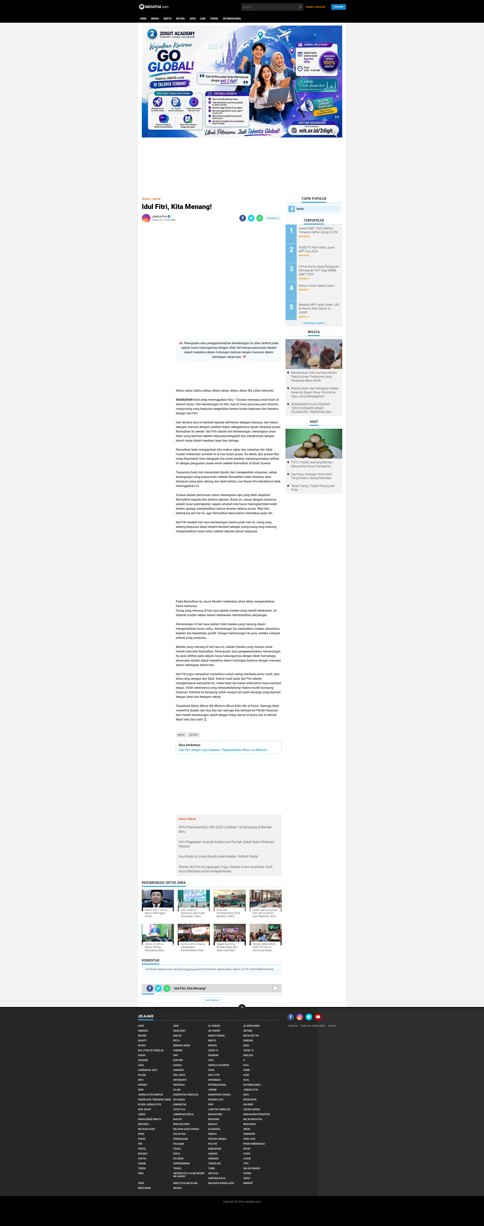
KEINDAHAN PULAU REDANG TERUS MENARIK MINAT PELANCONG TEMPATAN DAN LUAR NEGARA (311, 408)
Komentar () (273, 218)
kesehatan (250, 1099)
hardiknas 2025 (147, 1069)
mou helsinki (181, 1124)
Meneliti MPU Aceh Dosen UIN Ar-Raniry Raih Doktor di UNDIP (319, 308)
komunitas (180, 1104)
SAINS (246, 1153)
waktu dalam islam (185, 1183)
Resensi (143, 1153)
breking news (181, 1045)
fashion (143, 1060)
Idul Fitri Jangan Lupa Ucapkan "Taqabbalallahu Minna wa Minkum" (223, 750)
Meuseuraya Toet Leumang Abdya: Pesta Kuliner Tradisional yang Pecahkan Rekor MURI (314, 376)
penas (142, 1138)
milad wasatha (252, 1119)
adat (176, 1025)
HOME (246, 1069)
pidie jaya (249, 1138)
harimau (178, 1069)
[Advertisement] (242, 163)
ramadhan (214, 1148)
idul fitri (193, 734)
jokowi (212, 1089)
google (177, 1065)
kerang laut (216, 1099)
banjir (177, 1035)
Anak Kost (179, 1030)
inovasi (142, 1084)
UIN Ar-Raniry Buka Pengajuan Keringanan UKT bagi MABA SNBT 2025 (319, 270)
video (246, 1178)
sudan (142, 1163)
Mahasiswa (215, 1114)
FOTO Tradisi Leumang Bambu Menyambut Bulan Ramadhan (311, 464)
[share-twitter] (251, 218)
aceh (193, 18)
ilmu (203, 18)
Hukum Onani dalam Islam (316, 285)
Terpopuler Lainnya (314, 323)
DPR (175, 1055)
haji (246, 1065)
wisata (177, 1188)
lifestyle (179, 1109)
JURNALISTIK (250, 1089)
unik (140, 1173)
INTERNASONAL (252, 1084)
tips (246, 1163)
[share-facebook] (242, 218)
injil (246, 1079)
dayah (141, 1055)
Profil (142, 1148)
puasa (177, 1148)
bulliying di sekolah (151, 1050)
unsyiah (213, 1173)
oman (246, 1128)
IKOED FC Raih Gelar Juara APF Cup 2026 (316, 249)
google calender (218, 1065)
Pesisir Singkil (217, 1138)
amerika (143, 1030)
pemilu (212, 1133)
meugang (213, 1119)
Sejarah (178, 1158)
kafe (246, 1094)
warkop (248, 1183)
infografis (180, 1079)
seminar (213, 1158)
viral (141, 1183)
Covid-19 (248, 1050)
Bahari (142, 1035)
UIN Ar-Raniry (251, 1168)
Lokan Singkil (252, 1109)
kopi (210, 1104)
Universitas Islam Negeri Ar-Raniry (189, 1175)
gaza (141, 1065)
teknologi (214, 1163)
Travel (214, 18)
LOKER (141, 1114)
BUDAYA (212, 1045)
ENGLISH (248, 1055)
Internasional (232, 18)
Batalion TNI (251, 1035)
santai (142, 1158)
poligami (178, 1143)
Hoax (211, 1069)
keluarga (179, 1099)
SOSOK (247, 1158)
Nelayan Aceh (146, 1128)
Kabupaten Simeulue (185, 1094)
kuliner (248, 1104)
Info (140, 1079)
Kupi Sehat (144, 1109)
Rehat (247, 1148)
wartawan (144, 1188)
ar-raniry (214, 1030)
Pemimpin (249, 1133)
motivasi (143, 1124)
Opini (141, 1133)
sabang (212, 1153)
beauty (142, 1040)
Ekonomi (213, 1055)
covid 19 (213, 1050)
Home (143, 18)
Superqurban (181, 1163)
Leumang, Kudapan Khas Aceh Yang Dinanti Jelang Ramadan (311, 476)
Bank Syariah (216, 1035)
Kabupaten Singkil (219, 1094)
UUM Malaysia (216, 1178)
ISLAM (176, 1089)
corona (177, 1050)
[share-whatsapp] (259, 218)
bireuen (248, 1040)
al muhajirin (251, 1025)
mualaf (212, 1124)
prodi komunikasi (254, 1143)
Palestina (179, 1133)
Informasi (214, 1079)
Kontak (332, 1025)
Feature (178, 1060)
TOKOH (142, 1168)
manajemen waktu (149, 1119)
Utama (247, 1173)
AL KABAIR (214, 1025)
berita (167, 18)
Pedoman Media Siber (313, 1025)
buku (246, 1045)
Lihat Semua (211, 1000)
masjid (177, 1119)
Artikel (180, 18)
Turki (211, 1168)
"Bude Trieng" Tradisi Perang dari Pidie (313, 488)
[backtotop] (242, 1008)
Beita (176, 1040)
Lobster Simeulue (219, 1109)
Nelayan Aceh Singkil (186, 1128)
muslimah (249, 1124)
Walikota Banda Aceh (221, 1183)
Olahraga (214, 1128)
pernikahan (180, 1138)
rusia (176, 1153)
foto (211, 1060)
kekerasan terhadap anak (154, 1099)
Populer (338, 7)
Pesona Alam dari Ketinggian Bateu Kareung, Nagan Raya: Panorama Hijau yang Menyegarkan (314, 392)
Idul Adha (179, 1074)
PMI (140, 1143)
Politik (212, 1143)
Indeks (155, 18)
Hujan (142, 1074)
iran (140, 1089)
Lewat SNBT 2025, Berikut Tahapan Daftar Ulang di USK (318, 230)
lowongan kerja (183, 1114)
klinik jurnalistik (149, 1104)
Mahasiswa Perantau (256, 1114)
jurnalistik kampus (150, 1094)
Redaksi (293, 1025)
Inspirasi (179, 1084)
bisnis (142, 1045)
